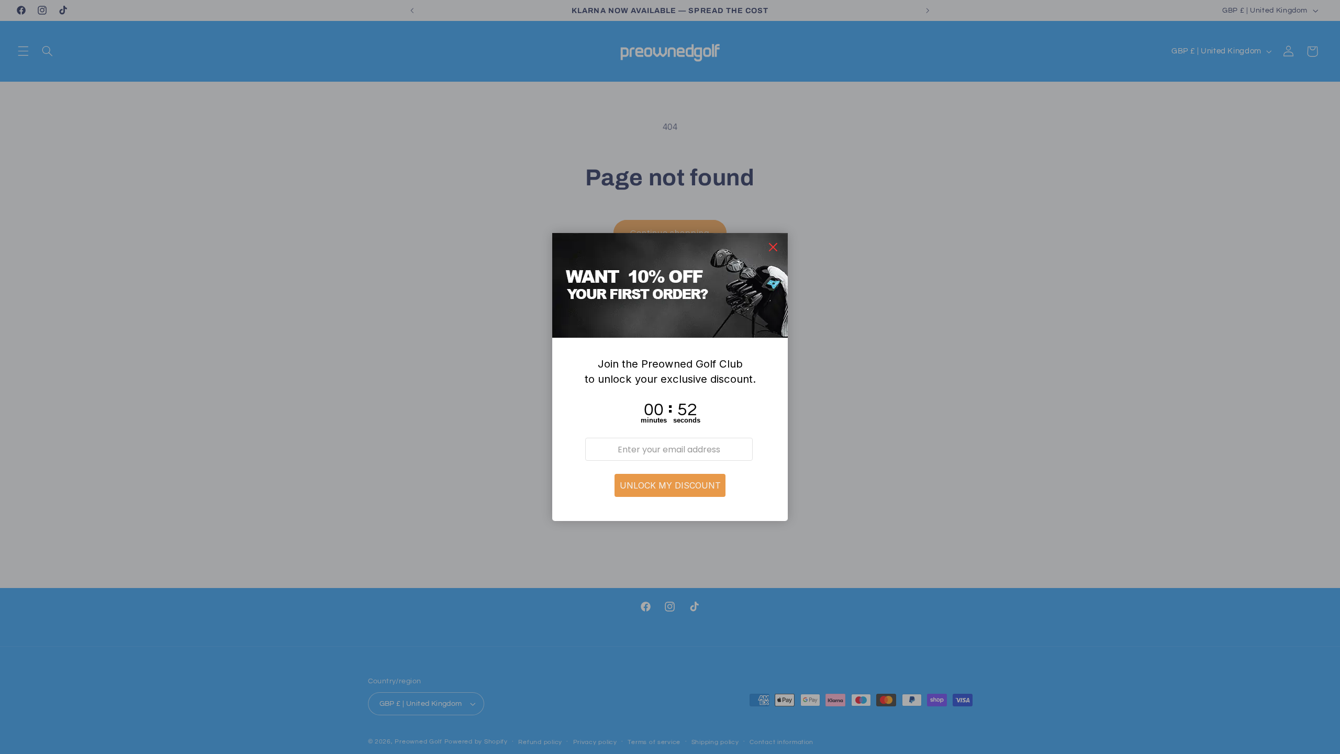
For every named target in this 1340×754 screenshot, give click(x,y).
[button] (670, 485)
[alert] (670, 377)
